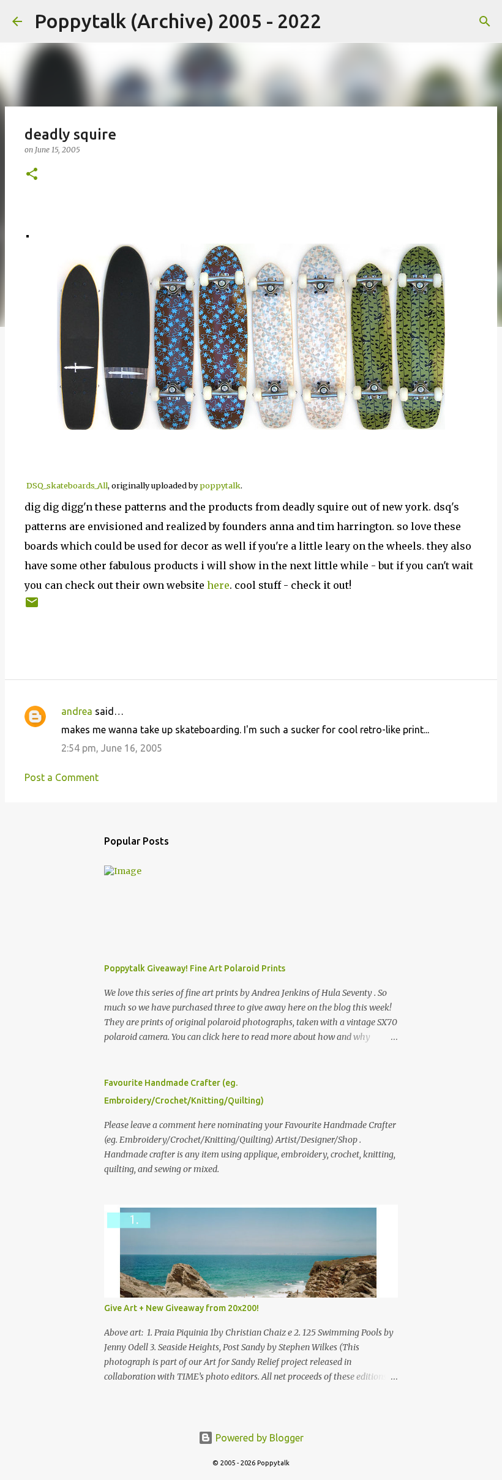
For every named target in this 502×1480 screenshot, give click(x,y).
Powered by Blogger (258, 1437)
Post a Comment (61, 777)
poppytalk (220, 485)
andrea (76, 711)
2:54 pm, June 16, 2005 (111, 747)
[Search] (338, 21)
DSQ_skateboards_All (67, 485)
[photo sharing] (27, 234)
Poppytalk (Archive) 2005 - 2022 (177, 21)
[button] (31, 174)
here (218, 585)
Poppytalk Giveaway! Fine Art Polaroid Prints (194, 968)
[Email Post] (31, 607)
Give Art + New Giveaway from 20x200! (181, 1308)
